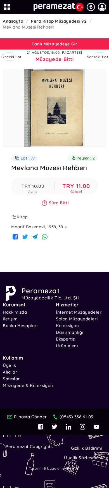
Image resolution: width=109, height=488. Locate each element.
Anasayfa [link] (13, 21)
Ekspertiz (65, 339)
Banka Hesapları (20, 325)
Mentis (72, 468)
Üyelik (9, 365)
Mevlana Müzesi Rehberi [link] (28, 27)
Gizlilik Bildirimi (86, 448)
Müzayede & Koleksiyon (28, 385)
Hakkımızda (15, 312)
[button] (102, 7)
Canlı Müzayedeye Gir (54, 43)
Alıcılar (10, 372)
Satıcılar (11, 378)
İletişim (10, 319)
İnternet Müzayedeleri (79, 312)
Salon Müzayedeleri (77, 319)
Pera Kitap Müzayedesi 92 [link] (59, 21)
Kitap (22, 216)
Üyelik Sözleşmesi (83, 457)
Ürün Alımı (67, 345)
